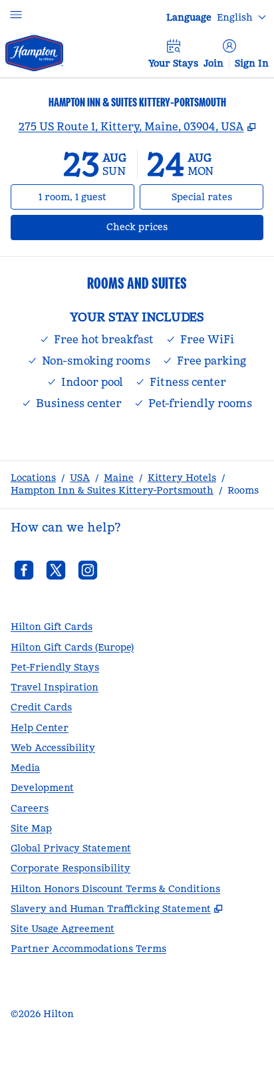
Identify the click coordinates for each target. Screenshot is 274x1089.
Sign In (252, 63)
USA (80, 478)
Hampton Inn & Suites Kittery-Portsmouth (112, 490)
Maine (119, 478)
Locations (33, 478)
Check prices (171, 226)
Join (213, 63)
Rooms (243, 490)
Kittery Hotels (182, 478)
